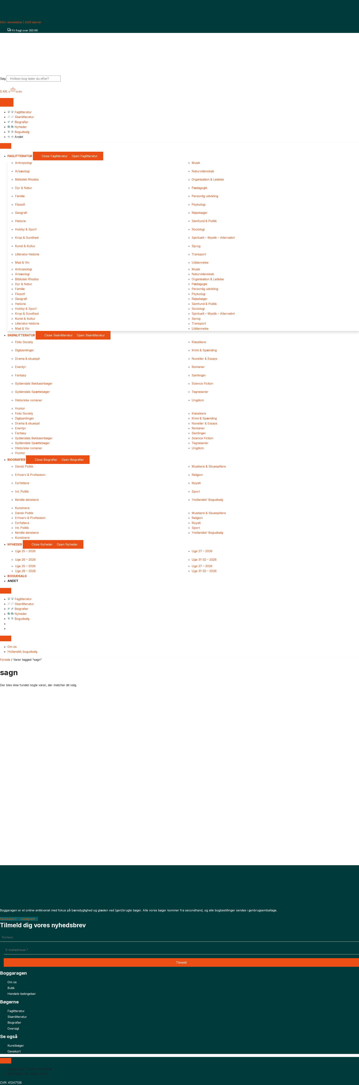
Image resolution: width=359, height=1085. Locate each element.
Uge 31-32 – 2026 (204, 559)
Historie (20, 221)
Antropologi (23, 163)
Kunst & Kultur (25, 246)
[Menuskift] (6, 102)
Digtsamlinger (24, 350)
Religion (197, 475)
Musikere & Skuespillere (209, 466)
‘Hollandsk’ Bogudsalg (207, 500)
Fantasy (20, 375)
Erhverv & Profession (30, 475)
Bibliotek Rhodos (27, 179)
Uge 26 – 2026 (25, 559)
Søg (3, 78)
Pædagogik (199, 188)
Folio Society (24, 342)
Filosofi (20, 204)
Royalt (196, 483)
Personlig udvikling (205, 196)
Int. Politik (22, 491)
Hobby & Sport (25, 229)
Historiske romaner (28, 400)
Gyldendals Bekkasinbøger (34, 383)
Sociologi (198, 229)
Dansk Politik (24, 466)
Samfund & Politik (204, 221)
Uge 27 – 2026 (202, 551)
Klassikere (199, 342)
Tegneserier (200, 392)
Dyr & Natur (23, 188)
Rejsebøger (200, 213)
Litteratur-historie (27, 254)
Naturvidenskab (203, 171)
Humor (20, 408)
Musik (196, 163)
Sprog (196, 246)
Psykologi (198, 204)
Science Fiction (202, 383)
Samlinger (199, 375)
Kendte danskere (27, 500)
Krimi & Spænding (204, 350)
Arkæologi (22, 171)
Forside (5, 659)
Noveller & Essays (204, 358)
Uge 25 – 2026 (25, 551)
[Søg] (68, 78)
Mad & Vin (22, 262)
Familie (20, 196)
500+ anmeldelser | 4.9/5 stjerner (20, 22)
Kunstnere (22, 508)
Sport (196, 491)
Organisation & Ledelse (208, 179)
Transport (199, 254)
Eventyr (20, 367)
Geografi (21, 213)
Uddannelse (200, 262)
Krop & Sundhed (27, 237)
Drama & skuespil (27, 358)
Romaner (198, 367)
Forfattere (22, 483)
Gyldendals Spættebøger (32, 392)
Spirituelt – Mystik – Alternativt (213, 237)
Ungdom (198, 400)
